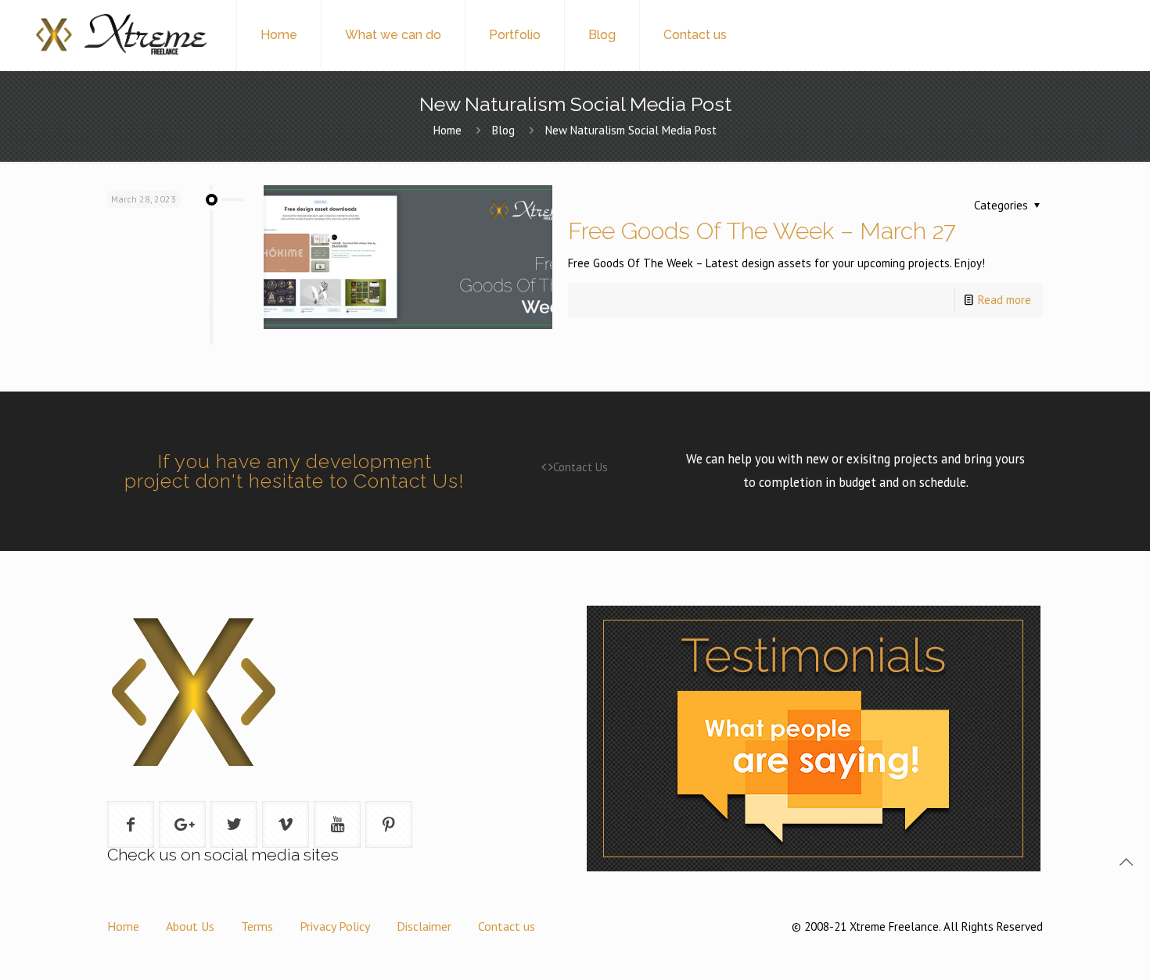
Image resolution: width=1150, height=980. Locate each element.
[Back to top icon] (1125, 862)
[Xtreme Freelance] (120, 35)
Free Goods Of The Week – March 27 (762, 231)
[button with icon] (130, 824)
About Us (190, 926)
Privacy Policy (335, 926)
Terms (257, 926)
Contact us (506, 926)
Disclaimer (424, 926)
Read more (1004, 299)
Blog (503, 130)
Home (447, 130)
